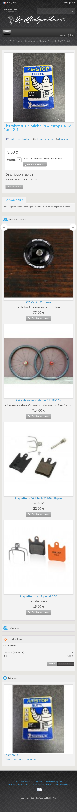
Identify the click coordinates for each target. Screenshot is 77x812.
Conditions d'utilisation (18, 784)
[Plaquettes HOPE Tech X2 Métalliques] (38, 459)
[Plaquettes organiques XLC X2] (38, 557)
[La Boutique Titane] (38, 20)
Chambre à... (12, 755)
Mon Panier (17, 639)
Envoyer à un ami (45, 139)
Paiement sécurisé (63, 784)
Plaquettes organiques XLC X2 (38, 596)
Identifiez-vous (10, 9)
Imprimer (63, 139)
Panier (52, 664)
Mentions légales (54, 782)
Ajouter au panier (40, 318)
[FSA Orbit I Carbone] (38, 263)
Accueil (7, 41)
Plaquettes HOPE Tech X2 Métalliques (38, 498)
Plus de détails (14, 186)
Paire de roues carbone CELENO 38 (38, 400)
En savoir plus (14, 199)
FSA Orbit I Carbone (38, 302)
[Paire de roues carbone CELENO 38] (38, 361)
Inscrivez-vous (11, 12)
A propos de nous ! (42, 784)
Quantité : (11, 160)
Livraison (38, 782)
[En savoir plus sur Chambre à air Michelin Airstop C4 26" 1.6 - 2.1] (38, 718)
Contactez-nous (22, 782)
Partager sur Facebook (20, 139)
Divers (19, 41)
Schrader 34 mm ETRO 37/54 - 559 (20, 759)
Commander (65, 664)
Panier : (66, 35)
